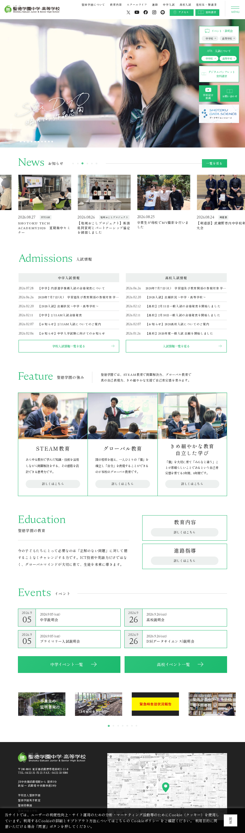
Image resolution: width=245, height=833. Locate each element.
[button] (21, 141)
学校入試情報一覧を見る (68, 346)
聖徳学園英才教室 (29, 800)
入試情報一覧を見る (176, 346)
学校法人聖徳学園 (29, 795)
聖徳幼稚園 (25, 805)
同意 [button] (230, 820)
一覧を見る (214, 163)
